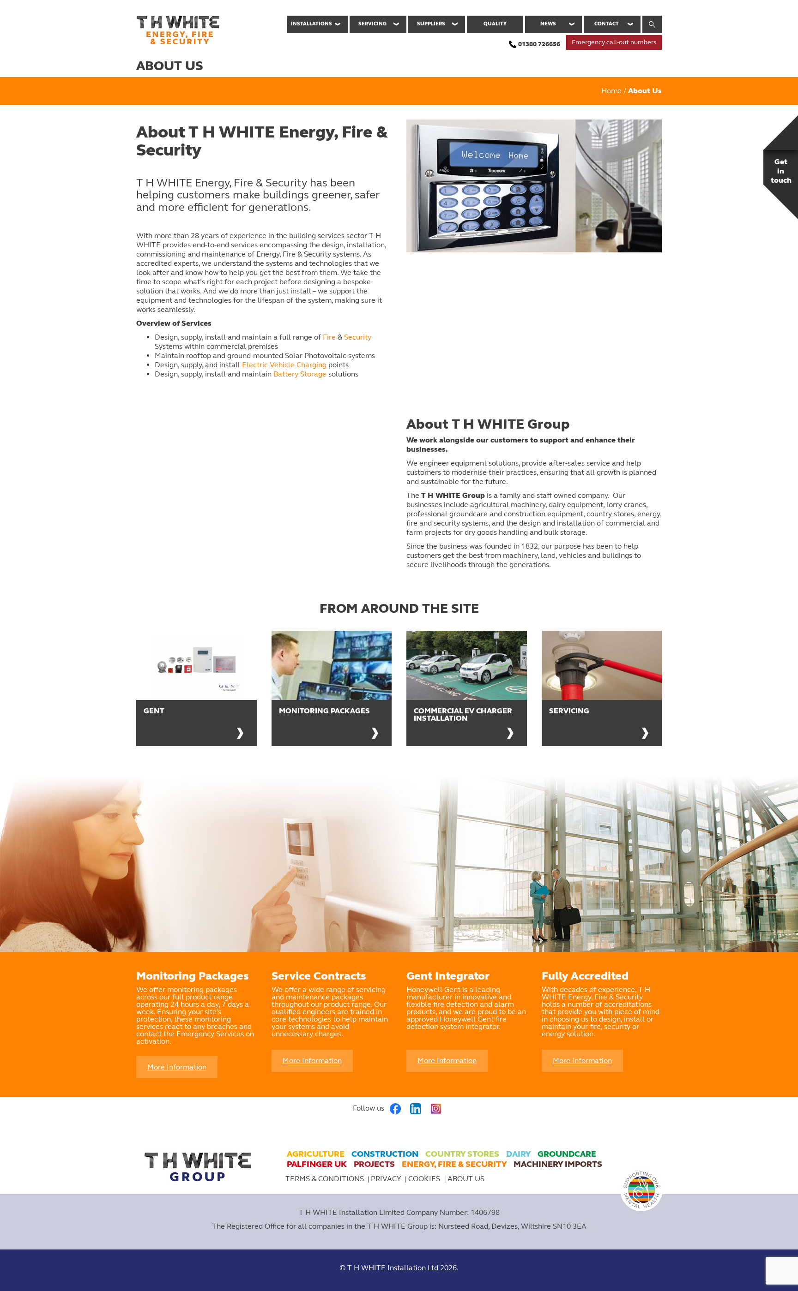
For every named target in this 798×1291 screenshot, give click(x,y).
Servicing (372, 24)
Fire (329, 337)
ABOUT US (465, 1178)
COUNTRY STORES (462, 1154)
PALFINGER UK (317, 1164)
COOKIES (425, 1178)
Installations (311, 24)
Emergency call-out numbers (614, 42)
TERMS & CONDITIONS (324, 1178)
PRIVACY (386, 1178)
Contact (606, 24)
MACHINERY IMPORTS (558, 1164)
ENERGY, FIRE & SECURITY (454, 1164)
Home (611, 90)
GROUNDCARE (567, 1154)
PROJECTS (374, 1164)
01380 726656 (539, 44)
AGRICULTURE (316, 1154)
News (548, 24)
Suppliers (431, 24)
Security (357, 337)
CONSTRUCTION (384, 1154)
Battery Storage (299, 374)
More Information (176, 1067)
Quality (495, 24)
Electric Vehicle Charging (284, 364)
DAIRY (518, 1154)
